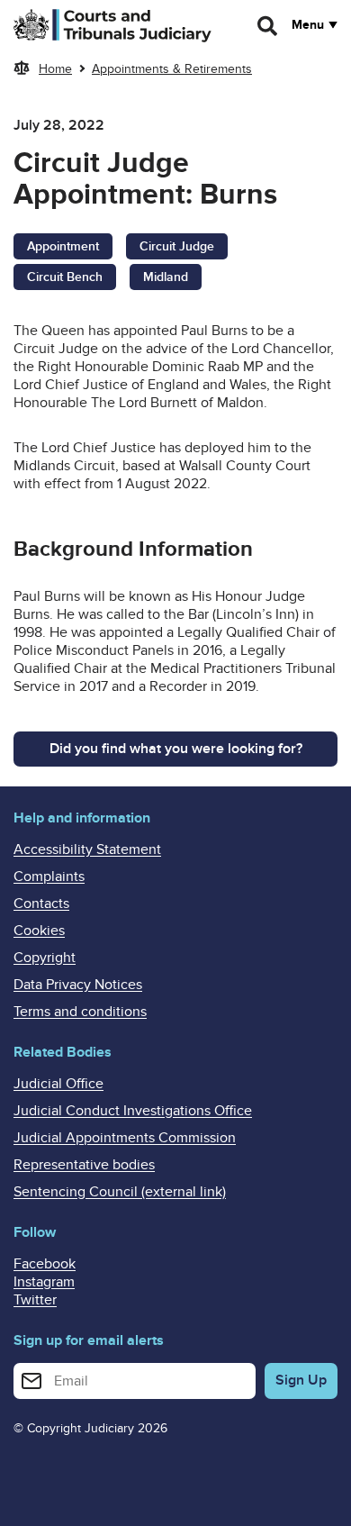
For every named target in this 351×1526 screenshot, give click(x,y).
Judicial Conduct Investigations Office (133, 1111)
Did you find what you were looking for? (176, 749)
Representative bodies (84, 1165)
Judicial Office (59, 1084)
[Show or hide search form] (268, 26)
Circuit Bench (65, 277)
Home (55, 69)
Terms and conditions (80, 1012)
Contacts (41, 904)
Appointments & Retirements (172, 69)
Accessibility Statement (87, 849)
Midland (165, 277)
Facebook (45, 1264)
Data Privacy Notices (78, 985)
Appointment (63, 246)
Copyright (45, 958)
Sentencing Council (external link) (120, 1192)
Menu (308, 25)
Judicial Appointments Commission (125, 1138)
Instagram (44, 1282)
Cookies (39, 931)
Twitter (35, 1300)
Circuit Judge (177, 246)
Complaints (49, 876)
